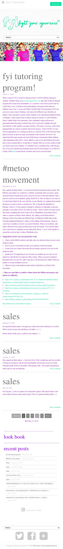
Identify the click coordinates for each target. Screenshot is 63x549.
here (13, 151)
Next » (48, 416)
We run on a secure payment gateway (45, 546)
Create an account (19, 2)
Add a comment (54, 155)
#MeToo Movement (21, 173)
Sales (11, 316)
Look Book (14, 436)
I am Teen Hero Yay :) (19, 475)
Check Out (55, 4)
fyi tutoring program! (23, 81)
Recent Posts (16, 448)
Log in (8, 2)
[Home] (31, 22)
